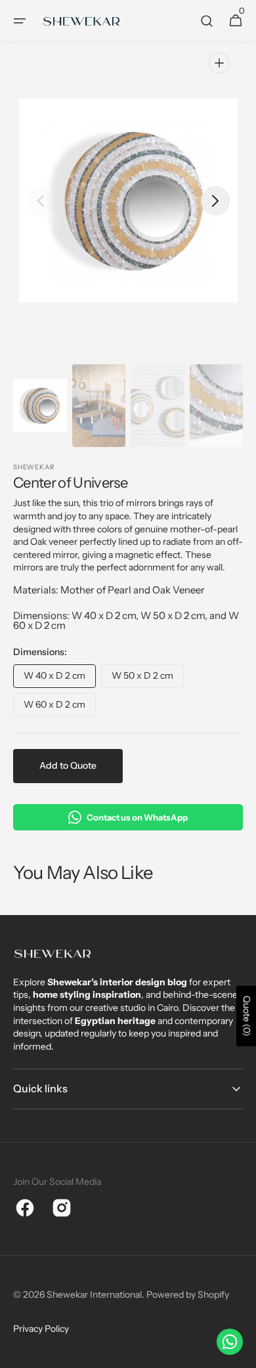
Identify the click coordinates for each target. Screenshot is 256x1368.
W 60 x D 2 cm (60, 707)
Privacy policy (41, 1329)
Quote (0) (247, 1016)
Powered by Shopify (187, 1294)
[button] (19, 21)
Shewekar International (94, 1294)
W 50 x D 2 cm (148, 679)
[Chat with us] (230, 1342)
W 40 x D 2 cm (60, 679)
